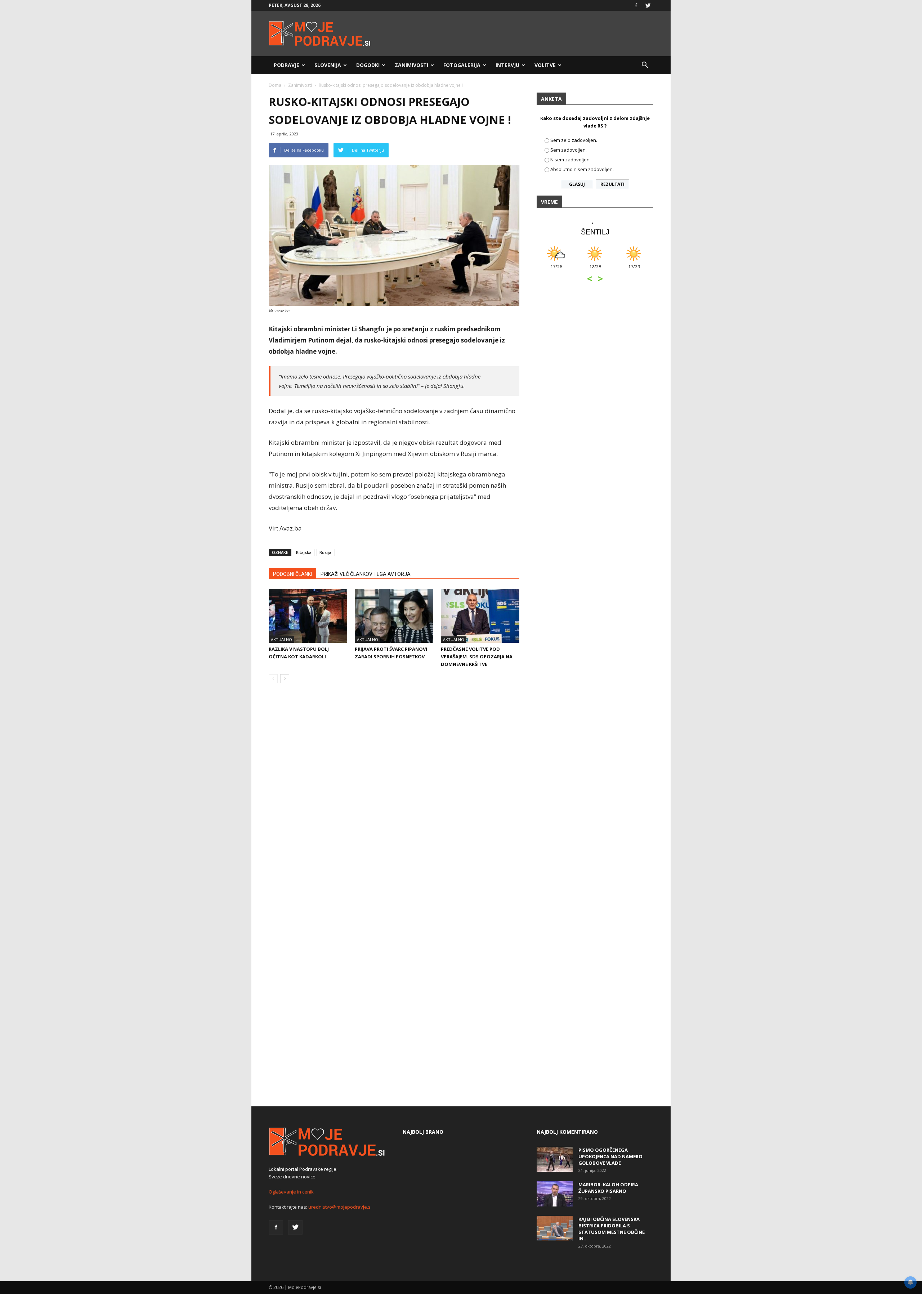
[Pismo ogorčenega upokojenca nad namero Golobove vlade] (555, 1159)
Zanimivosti (411, 65)
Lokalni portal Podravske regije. (303, 1169)
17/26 (556, 270)
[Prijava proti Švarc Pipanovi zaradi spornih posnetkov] (394, 616)
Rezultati (612, 184)
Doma (275, 85)
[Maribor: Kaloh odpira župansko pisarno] (555, 1193)
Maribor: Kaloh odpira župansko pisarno (608, 1187)
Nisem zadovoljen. (570, 159)
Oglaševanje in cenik (291, 1191)
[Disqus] (394, 798)
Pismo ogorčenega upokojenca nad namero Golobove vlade (610, 1156)
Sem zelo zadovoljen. (573, 140)
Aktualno (281, 639)
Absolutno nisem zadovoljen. (582, 169)
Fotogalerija (461, 65)
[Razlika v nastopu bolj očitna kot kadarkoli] (308, 616)
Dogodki (368, 65)
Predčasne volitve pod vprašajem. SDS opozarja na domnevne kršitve (477, 656)
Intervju (507, 65)
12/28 (595, 270)
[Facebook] (636, 5)
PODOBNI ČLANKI (292, 574)
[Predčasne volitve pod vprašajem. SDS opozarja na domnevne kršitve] (480, 616)
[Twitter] (648, 5)
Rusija (325, 552)
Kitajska (304, 552)
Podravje (286, 65)
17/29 (634, 270)
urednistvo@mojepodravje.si (340, 1207)
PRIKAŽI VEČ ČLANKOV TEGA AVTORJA (366, 574)
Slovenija (327, 65)
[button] (644, 65)
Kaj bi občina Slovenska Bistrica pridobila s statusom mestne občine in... (611, 1229)
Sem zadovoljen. (568, 150)
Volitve (545, 65)
